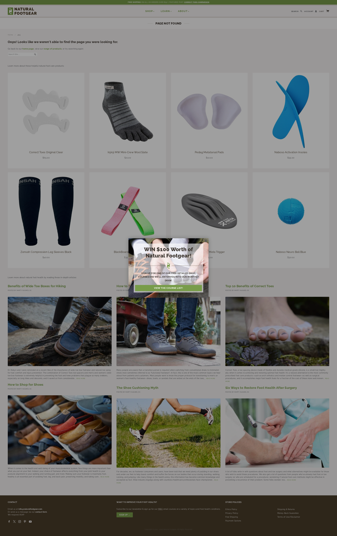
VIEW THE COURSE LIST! (168, 288)
